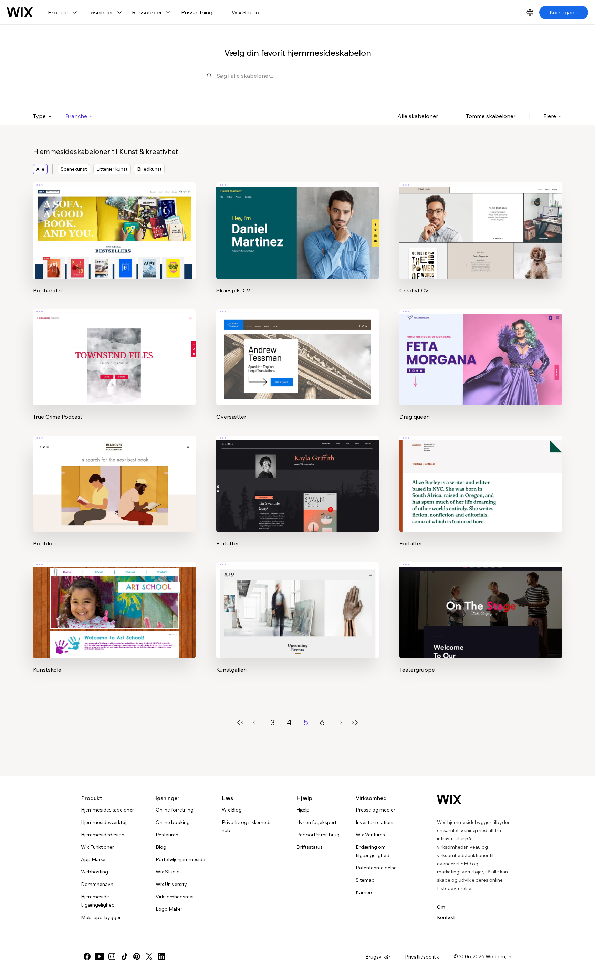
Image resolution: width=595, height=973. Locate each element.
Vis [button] (114, 244)
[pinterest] (137, 956)
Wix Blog (232, 810)
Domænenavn (97, 884)
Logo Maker (169, 909)
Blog (161, 847)
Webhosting (94, 872)
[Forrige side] (254, 722)
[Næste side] (340, 722)
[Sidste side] (355, 722)
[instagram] (112, 956)
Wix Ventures (370, 834)
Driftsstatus (309, 847)
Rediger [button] (114, 224)
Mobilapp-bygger (101, 917)
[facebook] (87, 956)
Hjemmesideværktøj (103, 822)
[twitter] (149, 956)
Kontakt (446, 917)
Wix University (171, 884)
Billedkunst (149, 169)
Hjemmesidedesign (102, 834)
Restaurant (168, 834)
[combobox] (303, 75)
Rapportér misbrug (318, 834)
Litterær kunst (111, 169)
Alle (40, 169)
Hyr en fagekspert (316, 822)
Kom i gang (564, 12)
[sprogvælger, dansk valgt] (530, 12)
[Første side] (240, 722)
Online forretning (175, 810)
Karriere (365, 892)
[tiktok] (124, 956)
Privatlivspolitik (422, 957)
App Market (94, 859)
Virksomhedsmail (175, 896)
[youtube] (99, 956)
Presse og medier (375, 810)
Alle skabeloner (417, 116)
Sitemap (365, 880)
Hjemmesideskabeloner (107, 810)
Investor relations (375, 822)
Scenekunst (74, 169)
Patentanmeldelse (376, 868)
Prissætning (196, 12)
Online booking (173, 822)
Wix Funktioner (97, 847)
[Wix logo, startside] (20, 12)
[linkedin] (161, 956)
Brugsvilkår (377, 957)
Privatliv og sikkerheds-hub (247, 826)
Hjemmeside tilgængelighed (98, 900)
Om (441, 907)
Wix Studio (245, 12)
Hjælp (303, 810)
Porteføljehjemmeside (180, 859)
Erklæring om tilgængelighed (372, 851)
